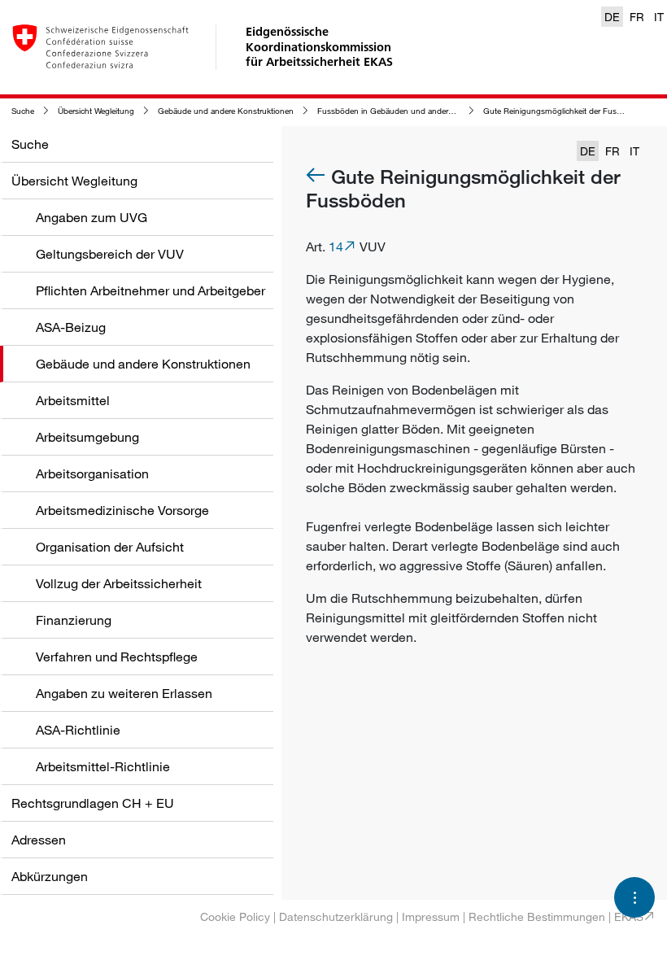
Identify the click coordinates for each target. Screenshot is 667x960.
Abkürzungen (49, 876)
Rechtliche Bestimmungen (537, 916)
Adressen (38, 839)
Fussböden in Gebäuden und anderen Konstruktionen (416, 111)
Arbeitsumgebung (87, 437)
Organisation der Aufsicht (110, 547)
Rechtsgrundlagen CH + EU (92, 803)
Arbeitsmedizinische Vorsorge (122, 510)
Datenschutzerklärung (336, 916)
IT (659, 17)
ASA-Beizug (71, 327)
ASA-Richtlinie (78, 730)
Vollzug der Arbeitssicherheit (119, 583)
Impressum (431, 916)
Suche (22, 111)
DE (612, 17)
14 (336, 246)
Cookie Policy (235, 916)
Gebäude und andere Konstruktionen (226, 111)
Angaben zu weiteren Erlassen (124, 693)
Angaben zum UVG (91, 217)
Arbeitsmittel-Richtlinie (103, 766)
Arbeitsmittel (73, 400)
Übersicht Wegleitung (96, 111)
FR (637, 17)
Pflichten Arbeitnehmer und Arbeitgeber (150, 290)
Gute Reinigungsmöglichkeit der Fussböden (563, 111)
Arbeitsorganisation (92, 473)
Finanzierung (73, 620)
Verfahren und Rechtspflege (117, 656)
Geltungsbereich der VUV (110, 254)
